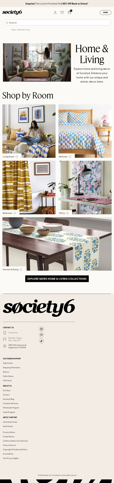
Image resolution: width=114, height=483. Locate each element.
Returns (6, 372)
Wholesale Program (11, 407)
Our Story (7, 390)
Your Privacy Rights (11, 458)
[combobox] (57, 22)
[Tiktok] (41, 341)
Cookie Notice (9, 436)
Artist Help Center (10, 422)
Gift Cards (7, 380)
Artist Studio (8, 426)
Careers (6, 394)
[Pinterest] (41, 335)
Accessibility (8, 454)
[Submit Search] (7, 23)
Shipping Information (11, 367)
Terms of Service (9, 445)
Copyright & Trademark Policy (15, 449)
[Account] (55, 12)
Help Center (8, 363)
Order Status (8, 376)
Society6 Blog (8, 399)
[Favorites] (62, 12)
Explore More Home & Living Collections (57, 279)
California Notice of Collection (15, 441)
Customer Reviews (10, 403)
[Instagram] (41, 329)
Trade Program (9, 412)
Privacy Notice (9, 432)
